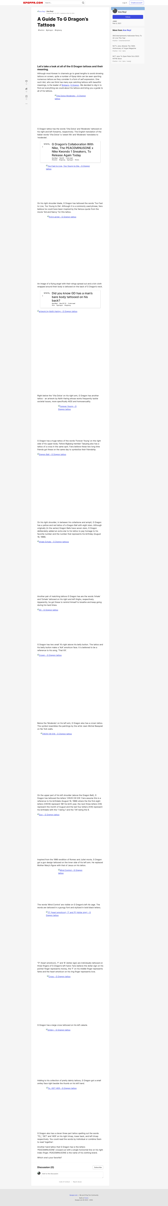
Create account (136, 3)
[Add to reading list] (26, 97)
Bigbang (65, 85)
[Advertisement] (70, 46)
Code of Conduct (64, 1182)
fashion (41, 30)
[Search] (83, 3)
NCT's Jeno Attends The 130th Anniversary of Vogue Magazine (124, 48)
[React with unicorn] (26, 90)
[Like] (26, 82)
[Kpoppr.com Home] (33, 3)
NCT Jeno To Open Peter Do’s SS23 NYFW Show (125, 58)
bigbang (58, 30)
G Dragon (74, 85)
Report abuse (77, 1182)
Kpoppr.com (73, 1195)
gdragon (49, 30)
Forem (86, 1198)
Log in (124, 3)
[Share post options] (26, 104)
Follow (128, 17)
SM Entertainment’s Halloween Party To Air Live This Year (127, 38)
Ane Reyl (49, 11)
